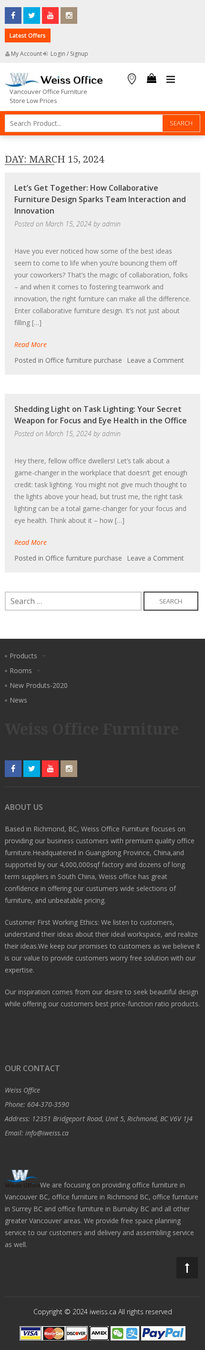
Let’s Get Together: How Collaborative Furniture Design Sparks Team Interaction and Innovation (100, 199)
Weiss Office (22, 1089)
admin (111, 223)
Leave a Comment (155, 360)
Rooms (21, 670)
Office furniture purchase (83, 360)
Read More (30, 344)
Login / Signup (68, 54)
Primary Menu (170, 79)
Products (23, 655)
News (18, 700)
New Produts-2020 (39, 685)
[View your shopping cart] (151, 80)
